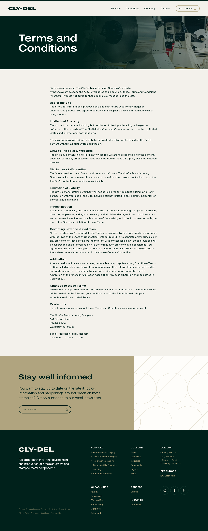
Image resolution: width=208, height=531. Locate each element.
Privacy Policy (24, 513)
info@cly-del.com (168, 452)
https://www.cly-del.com (64, 91)
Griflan (67, 509)
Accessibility (56, 513)
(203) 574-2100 (167, 456)
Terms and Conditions (40, 513)
